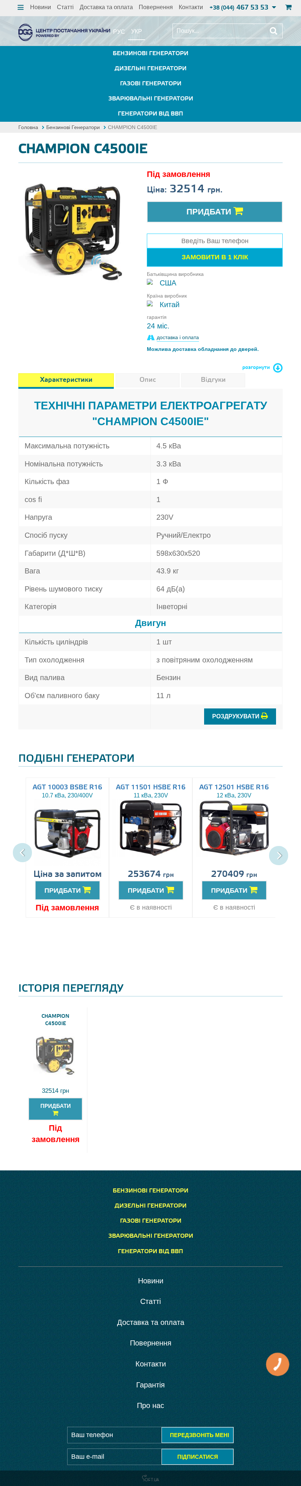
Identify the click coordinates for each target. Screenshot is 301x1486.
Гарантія (150, 1385)
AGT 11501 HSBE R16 (150, 787)
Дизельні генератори (150, 68)
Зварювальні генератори (150, 98)
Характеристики (66, 380)
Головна (28, 127)
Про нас (150, 1405)
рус (119, 32)
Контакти (191, 7)
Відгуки (213, 380)
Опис (147, 380)
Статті (65, 7)
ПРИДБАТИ (63, 890)
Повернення (156, 7)
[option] (74, 231)
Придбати (209, 211)
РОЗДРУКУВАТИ (236, 716)
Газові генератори (150, 83)
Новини (40, 7)
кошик (287, 8)
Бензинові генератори (150, 53)
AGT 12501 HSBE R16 (234, 787)
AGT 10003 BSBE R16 (67, 787)
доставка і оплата (178, 337)
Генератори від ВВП (150, 113)
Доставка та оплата (106, 7)
